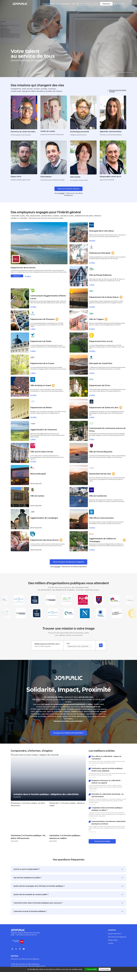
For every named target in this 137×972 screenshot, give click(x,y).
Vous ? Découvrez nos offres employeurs (68, 567)
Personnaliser (105, 969)
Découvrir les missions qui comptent (27, 60)
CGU (43, 966)
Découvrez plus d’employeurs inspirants (68, 562)
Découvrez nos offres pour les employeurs (25, 959)
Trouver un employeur (63, 4)
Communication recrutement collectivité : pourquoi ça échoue (108, 822)
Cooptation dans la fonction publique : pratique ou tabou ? (107, 809)
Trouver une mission (48, 4)
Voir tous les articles (102, 841)
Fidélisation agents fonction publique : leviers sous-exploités (107, 769)
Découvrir (17, 276)
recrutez (62, 193)
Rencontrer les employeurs (117, 937)
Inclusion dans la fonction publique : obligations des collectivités (46, 794)
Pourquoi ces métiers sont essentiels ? (68, 733)
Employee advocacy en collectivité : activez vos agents (106, 782)
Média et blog (112, 940)
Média (73, 4)
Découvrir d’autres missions (68, 189)
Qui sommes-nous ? (115, 934)
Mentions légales (34, 966)
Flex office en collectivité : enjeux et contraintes (106, 757)
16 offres (28, 276)
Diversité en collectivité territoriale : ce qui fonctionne (107, 795)
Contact (110, 943)
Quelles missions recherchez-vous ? (47, 644)
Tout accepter (92, 969)
